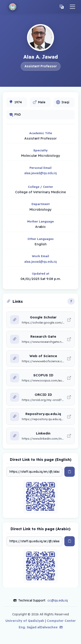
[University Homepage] (12, 6)
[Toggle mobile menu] (72, 7)
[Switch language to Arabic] (62, 7)
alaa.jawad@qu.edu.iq (40, 173)
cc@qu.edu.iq (57, 600)
